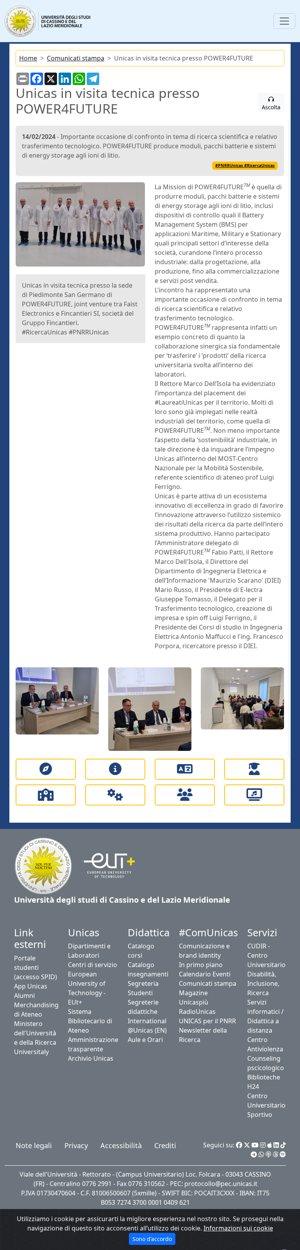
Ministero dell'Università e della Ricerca (35, 1033)
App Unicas (30, 986)
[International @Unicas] (185, 769)
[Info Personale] (185, 794)
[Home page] (43, 865)
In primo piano (201, 964)
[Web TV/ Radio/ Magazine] (254, 794)
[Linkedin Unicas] (276, 1145)
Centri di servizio (92, 964)
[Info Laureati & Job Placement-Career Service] (254, 769)
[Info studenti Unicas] (115, 769)
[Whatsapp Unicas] (261, 1154)
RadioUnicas (197, 1011)
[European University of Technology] (104, 865)
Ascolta (271, 107)
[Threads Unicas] (275, 1154)
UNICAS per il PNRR (207, 1021)
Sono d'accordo (152, 1239)
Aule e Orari (145, 1039)
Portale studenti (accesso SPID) (35, 967)
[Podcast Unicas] (268, 1154)
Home (28, 58)
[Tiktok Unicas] (283, 1145)
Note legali (34, 1145)
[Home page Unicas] (48, 21)
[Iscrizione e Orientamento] (46, 769)
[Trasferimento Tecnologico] (115, 794)
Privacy (76, 1145)
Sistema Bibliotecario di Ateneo (90, 1021)
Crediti (165, 1145)
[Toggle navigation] (284, 21)
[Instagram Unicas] (263, 1145)
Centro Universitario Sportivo (266, 1105)
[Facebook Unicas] (239, 1145)
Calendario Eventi (204, 974)
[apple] (269, 1145)
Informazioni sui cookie (238, 1228)
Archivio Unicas (90, 1058)
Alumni (24, 995)
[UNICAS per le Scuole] (46, 794)
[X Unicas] (247, 1145)
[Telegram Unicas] (254, 1154)
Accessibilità (121, 1145)
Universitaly (31, 1051)
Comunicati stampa (75, 58)
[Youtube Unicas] (255, 1145)
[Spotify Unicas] (283, 1154)
